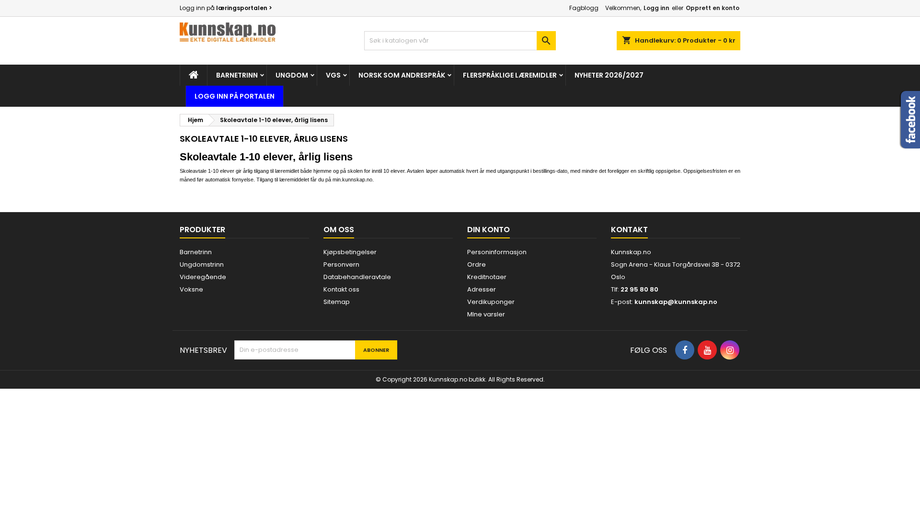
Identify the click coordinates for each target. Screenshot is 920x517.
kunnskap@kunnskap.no (675, 301)
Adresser (481, 289)
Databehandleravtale (357, 276)
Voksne (191, 289)
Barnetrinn (237, 75)
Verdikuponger (491, 301)
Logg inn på (226, 8)
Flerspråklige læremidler (510, 75)
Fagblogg (583, 8)
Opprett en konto (712, 8)
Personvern (341, 264)
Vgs (333, 75)
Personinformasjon (497, 252)
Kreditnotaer (486, 276)
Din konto (488, 229)
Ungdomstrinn (202, 264)
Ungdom (292, 75)
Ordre (476, 264)
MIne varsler (486, 314)
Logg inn (656, 8)
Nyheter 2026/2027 (609, 75)
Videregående (203, 276)
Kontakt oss (341, 289)
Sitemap (336, 301)
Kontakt (629, 229)
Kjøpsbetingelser (350, 252)
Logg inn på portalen (235, 96)
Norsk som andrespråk (401, 75)
